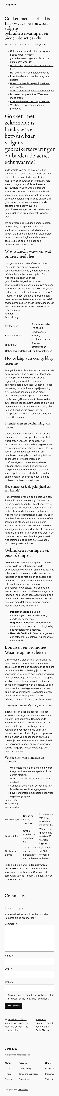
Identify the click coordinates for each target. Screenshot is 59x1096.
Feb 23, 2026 (11, 44)
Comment (11, 923)
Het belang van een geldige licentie (29, 72)
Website (9, 982)
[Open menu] (52, 4)
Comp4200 (10, 4)
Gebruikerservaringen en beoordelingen (32, 90)
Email (8, 968)
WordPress (23, 1089)
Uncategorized (39, 44)
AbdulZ (26, 44)
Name (9, 955)
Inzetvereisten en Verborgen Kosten (30, 101)
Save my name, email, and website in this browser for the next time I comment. (31, 997)
